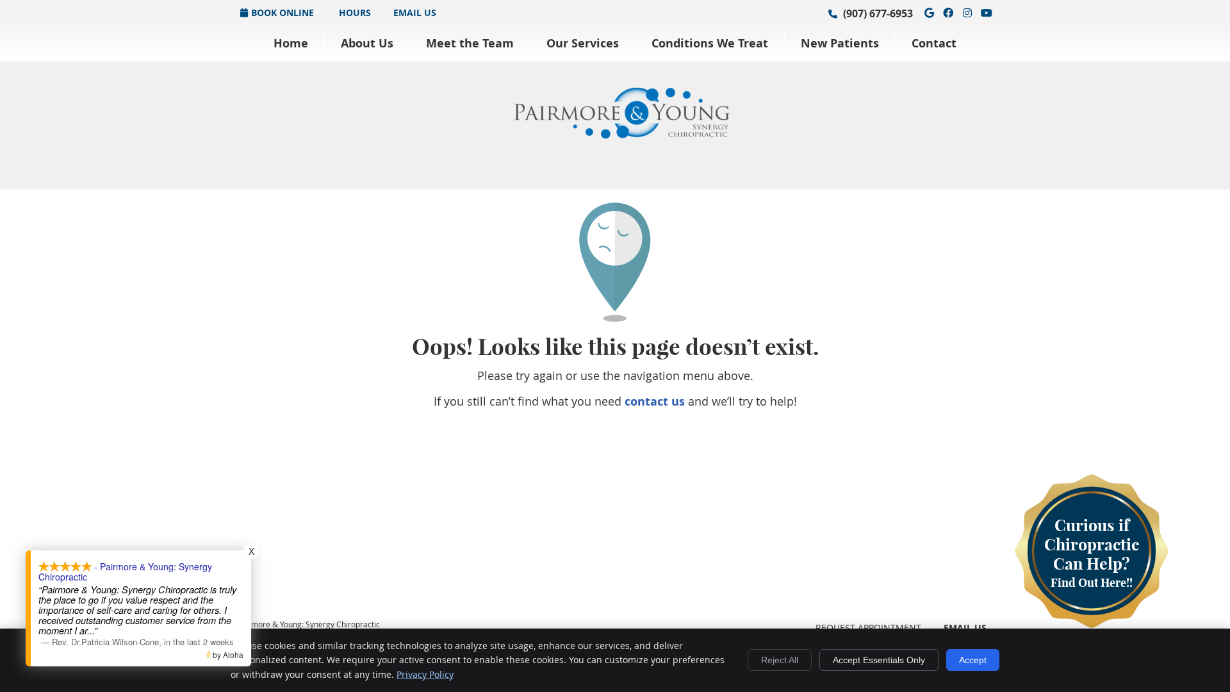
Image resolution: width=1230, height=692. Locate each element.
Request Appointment (868, 628)
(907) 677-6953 (878, 13)
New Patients (840, 43)
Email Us (414, 12)
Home (291, 43)
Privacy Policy (425, 674)
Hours (353, 12)
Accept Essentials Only (879, 660)
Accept (973, 660)
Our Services (582, 43)
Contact (934, 43)
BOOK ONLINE (282, 12)
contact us (655, 401)
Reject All (779, 660)
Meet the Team (470, 43)
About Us (367, 43)
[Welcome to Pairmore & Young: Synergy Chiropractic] (621, 134)
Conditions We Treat (710, 43)
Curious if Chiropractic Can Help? (1091, 552)
